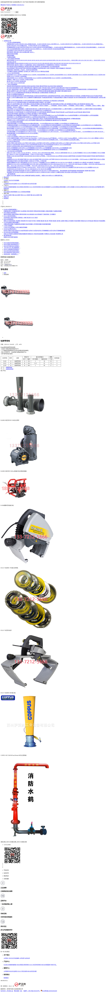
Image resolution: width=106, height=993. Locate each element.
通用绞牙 (37, 66)
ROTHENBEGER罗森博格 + (11, 232)
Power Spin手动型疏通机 (57, 115)
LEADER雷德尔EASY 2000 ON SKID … (27, 131)
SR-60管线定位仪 (37, 110)
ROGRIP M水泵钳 (29, 172)
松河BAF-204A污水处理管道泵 (29, 144)
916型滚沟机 (38, 100)
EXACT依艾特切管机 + (10, 216)
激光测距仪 (35, 113)
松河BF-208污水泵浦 (21, 146)
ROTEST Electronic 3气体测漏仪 (36, 162)
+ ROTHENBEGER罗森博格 (14, 151)
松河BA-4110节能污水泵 (93, 143)
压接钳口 (41, 102)
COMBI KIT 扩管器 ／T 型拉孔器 (37, 161)
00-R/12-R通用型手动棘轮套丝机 (32, 97)
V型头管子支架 (46, 87)
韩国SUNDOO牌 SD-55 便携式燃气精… (52, 175)
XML (21, 991)
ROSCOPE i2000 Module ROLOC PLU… (42, 165)
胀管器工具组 (89, 104)
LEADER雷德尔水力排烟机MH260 (68, 123)
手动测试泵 (97, 162)
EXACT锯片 (10, 82)
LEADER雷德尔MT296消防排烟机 (67, 126)
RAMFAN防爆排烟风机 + (11, 209)
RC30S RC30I (29, 60)
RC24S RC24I (37, 60)
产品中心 (8, 4)
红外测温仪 (28, 113)
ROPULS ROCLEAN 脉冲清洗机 (46, 167)
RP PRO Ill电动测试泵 (22, 162)
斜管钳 (28, 86)
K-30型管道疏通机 (83, 115)
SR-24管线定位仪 (18, 110)
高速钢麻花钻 (48, 120)
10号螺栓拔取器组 (75, 118)
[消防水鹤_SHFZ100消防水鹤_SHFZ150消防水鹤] (30, 839)
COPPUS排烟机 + (8, 225)
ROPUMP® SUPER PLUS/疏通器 (64, 167)
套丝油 (16, 66)
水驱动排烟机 (10, 55)
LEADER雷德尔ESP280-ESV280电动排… (71, 128)
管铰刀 (22, 65)
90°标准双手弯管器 (81, 156)
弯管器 (9, 95)
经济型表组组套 (72, 170)
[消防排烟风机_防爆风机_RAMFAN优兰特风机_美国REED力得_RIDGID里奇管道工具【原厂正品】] (6, 10)
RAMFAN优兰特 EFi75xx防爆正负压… (71, 44)
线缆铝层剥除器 (59, 118)
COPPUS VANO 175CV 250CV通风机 (88, 138)
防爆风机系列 (10, 44)
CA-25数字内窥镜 (66, 108)
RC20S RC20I (45, 60)
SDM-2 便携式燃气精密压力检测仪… (31, 175)
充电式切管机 (10, 78)
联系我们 (14, 4)
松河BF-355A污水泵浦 (46, 146)
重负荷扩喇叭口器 (47, 104)
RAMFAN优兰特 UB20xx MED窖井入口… (48, 44)
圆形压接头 (36, 118)
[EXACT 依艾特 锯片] (30, 627)
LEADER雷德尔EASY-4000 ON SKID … (71, 131)
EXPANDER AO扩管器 (48, 159)
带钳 (16, 68)
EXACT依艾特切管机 (35, 187)
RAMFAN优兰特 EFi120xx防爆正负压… (93, 44)
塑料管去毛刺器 (44, 71)
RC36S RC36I (22, 60)
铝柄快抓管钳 (9, 369)
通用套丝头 (21, 66)
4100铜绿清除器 (44, 92)
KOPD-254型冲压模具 (18, 120)
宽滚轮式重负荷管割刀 (35, 89)
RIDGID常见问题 (32, 183)
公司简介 (6, 180)
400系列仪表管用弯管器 (40, 95)
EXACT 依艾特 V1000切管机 (19, 76)
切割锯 (9, 91)
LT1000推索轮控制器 (56, 108)
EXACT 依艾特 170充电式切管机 (24, 78)
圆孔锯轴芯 (58, 91)
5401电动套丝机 (44, 66)
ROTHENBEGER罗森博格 (94, 187)
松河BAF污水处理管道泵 (13, 144)
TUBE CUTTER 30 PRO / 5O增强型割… (41, 154)
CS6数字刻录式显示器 (31, 108)
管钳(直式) (68, 68)
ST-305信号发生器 (18, 112)
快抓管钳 (23, 86)
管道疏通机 (10, 115)
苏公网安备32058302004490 (49, 991)
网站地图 (16, 991)
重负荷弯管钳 (43, 86)
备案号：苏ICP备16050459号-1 (32, 991)
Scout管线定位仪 (46, 110)
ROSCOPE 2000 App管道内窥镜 (38, 164)
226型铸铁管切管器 (70, 89)
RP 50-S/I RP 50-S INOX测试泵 (64, 162)
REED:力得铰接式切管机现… (12, 249)
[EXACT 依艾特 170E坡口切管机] (30, 565)
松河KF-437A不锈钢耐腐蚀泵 (60, 149)
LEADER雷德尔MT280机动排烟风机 (51, 125)
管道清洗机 (10, 117)
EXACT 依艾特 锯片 (19, 82)
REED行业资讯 (13, 183)
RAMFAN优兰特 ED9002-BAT (24, 47)
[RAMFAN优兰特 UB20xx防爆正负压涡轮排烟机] (24, 468)
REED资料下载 (18, 195)
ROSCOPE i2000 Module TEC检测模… (21, 165)
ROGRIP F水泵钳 (19, 172)
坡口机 (9, 81)
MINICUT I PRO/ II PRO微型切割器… (20, 154)
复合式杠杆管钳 (51, 86)
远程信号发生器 (51, 112)
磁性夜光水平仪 (57, 120)
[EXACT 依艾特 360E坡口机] (30, 690)
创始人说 (6, 196)
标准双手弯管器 (90, 156)
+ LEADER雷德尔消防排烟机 (15, 121)
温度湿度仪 (22, 113)
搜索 (17, 12)
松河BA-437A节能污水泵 (65, 143)
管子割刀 (9, 89)
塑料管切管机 (10, 65)
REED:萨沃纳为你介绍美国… (12, 246)
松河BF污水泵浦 (11, 146)
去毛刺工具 (27, 71)
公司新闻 (6, 183)
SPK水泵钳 (67, 172)
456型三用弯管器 (65, 95)
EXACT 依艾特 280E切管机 (70, 74)
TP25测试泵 (76, 162)
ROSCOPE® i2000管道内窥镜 (21, 164)
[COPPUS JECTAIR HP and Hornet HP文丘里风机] (30, 752)
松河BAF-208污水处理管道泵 (46, 144)
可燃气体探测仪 (42, 113)
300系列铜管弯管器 (28, 95)
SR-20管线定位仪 (27, 110)
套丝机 (9, 97)
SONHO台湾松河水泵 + (10, 229)
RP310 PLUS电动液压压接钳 (18, 102)
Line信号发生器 (69, 112)
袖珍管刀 (17, 65)
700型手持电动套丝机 (92, 97)
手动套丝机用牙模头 (47, 97)
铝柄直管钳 (59, 86)
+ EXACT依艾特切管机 (13, 73)
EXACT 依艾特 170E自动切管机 (36, 74)
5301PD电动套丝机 (54, 66)
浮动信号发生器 (60, 112)
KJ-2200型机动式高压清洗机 (38, 117)
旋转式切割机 (10, 60)
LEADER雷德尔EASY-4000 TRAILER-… (93, 131)
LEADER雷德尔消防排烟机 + (12, 222)
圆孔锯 (46, 91)
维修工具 (9, 104)
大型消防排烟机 (11, 131)
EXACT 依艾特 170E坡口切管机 (24, 79)
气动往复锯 (63, 65)
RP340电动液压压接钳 (33, 102)
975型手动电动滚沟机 (29, 100)
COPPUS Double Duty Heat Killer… (28, 138)
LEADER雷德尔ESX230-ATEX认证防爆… (27, 133)
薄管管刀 (57, 65)
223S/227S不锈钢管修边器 (18, 92)
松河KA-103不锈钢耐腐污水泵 (29, 148)
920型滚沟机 (60, 100)
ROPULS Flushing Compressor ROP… (27, 167)
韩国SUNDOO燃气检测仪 (14, 175)
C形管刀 (34, 65)
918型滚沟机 (45, 100)
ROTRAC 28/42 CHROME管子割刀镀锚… (43, 152)
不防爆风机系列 (11, 47)
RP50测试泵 (90, 162)
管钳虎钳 (9, 86)
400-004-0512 (20, 4)
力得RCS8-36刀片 (35, 71)
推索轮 (9, 105)
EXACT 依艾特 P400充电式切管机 (42, 78)
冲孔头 (31, 118)
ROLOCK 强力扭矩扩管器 (19, 159)
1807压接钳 (47, 102)
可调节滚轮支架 (28, 87)
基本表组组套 (63, 170)
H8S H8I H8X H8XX (47, 63)
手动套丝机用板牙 (58, 97)
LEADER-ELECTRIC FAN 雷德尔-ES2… (26, 128)
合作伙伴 (27, 958)
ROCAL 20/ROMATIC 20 (31, 169)
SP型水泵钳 (74, 172)
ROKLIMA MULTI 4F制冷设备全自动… (49, 170)
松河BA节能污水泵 (12, 143)
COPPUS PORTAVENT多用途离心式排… (48, 139)
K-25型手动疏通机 (33, 115)
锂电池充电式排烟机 (12, 53)
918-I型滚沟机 (53, 100)
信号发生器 (10, 112)
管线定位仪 (10, 110)
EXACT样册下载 (27, 195)
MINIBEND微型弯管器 (69, 156)
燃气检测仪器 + (8, 235)
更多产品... (54, 964)
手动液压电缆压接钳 (49, 118)
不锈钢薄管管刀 (50, 65)
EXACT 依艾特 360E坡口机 (18, 81)
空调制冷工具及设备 (12, 170)
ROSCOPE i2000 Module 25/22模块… (78, 164)
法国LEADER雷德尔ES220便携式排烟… (26, 130)
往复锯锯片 (20, 71)
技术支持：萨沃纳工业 (7, 991)
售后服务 (16, 180)
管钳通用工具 (10, 172)
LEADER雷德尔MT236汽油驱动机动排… (29, 125)
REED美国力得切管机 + (10, 212)
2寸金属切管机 (28, 65)
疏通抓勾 (24, 115)
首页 (5, 272)
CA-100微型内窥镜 (77, 108)
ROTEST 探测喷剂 (50, 162)
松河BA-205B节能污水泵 (38, 143)
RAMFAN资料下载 (9, 195)
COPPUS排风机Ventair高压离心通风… (70, 139)
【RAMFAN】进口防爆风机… (12, 247)
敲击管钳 (32, 86)
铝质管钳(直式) (42, 68)
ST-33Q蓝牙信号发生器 (30, 112)
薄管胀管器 (82, 104)
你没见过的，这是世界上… (11, 254)
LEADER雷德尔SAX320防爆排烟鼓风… (65, 130)
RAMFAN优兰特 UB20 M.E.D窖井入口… (31, 49)
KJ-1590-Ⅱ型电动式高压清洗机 (21, 117)
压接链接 (9, 159)
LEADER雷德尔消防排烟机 (58, 187)
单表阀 (86, 170)
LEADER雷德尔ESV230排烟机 (45, 130)
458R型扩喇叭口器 (17, 104)
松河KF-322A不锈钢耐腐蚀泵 (43, 149)
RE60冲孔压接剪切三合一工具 (20, 118)
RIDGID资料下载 (37, 195)
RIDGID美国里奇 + (9, 219)
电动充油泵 (21, 170)
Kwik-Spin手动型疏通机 (44, 115)
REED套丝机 (10, 66)
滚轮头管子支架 (63, 87)
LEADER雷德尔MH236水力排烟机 (49, 123)
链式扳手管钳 (22, 68)
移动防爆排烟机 (11, 133)
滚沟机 (9, 100)
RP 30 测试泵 (82, 162)
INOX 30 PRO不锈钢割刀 (90, 152)
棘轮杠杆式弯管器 (75, 95)
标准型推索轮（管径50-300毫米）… (20, 105)
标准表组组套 (80, 170)
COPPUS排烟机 (70, 187)
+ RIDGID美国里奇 (12, 84)
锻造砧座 (64, 120)
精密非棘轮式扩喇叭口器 (59, 104)
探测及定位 (10, 164)
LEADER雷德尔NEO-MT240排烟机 (48, 126)
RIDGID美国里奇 (46, 187)
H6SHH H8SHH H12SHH (21, 63)
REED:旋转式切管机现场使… (12, 242)
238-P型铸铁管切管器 (59, 89)
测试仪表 (9, 113)
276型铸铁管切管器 (92, 89)
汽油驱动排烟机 (11, 57)
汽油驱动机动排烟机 (12, 125)
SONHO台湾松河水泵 (81, 187)
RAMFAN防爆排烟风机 (10, 187)
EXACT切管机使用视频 (23, 191)
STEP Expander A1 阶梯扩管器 (88, 159)
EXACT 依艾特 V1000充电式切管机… (62, 78)
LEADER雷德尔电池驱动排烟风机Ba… (93, 128)
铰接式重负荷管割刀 (47, 89)
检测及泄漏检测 (11, 162)
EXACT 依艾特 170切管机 (20, 74)
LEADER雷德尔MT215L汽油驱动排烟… (91, 125)
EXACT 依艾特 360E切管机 (86, 74)
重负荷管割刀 (16, 89)
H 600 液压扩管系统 (22, 161)
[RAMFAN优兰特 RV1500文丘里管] (24, 417)
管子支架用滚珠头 (73, 87)
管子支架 (9, 87)
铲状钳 (37, 86)
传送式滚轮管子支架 (17, 87)
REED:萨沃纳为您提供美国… (12, 251)
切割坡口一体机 (11, 79)
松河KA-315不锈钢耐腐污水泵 (46, 148)
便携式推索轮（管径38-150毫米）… (40, 105)
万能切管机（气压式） (19, 69)
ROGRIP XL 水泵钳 (39, 172)
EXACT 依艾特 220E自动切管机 (54, 74)
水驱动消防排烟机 (12, 123)
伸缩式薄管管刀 (41, 65)
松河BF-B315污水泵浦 (34, 146)
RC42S (16, 60)
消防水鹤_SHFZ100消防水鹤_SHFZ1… (24, 52)
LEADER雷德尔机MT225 (14, 126)
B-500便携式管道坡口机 (17, 94)
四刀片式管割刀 (24, 89)
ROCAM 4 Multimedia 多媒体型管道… (64, 165)
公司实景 (22, 958)
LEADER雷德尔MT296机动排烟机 (70, 125)
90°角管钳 (80, 172)
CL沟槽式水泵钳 (59, 172)
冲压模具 (9, 120)
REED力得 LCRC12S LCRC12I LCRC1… (82, 60)
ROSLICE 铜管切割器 (61, 152)
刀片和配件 (10, 71)
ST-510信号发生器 (41, 112)
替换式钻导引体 (40, 120)
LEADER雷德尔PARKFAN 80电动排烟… (48, 128)
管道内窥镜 (10, 108)
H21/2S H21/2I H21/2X (75, 63)
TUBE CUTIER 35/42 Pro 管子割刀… (22, 152)
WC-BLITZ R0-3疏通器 (45, 169)
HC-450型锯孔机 (39, 91)
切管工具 (9, 152)
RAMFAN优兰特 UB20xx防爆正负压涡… (26, 44)
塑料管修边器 (35, 92)
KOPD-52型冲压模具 (30, 120)
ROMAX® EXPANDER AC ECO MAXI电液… (66, 159)
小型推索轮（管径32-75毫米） (93, 105)
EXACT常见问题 (22, 183)
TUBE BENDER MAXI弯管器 (54, 156)
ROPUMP (75, 167)
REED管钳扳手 (11, 68)
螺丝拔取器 (67, 118)
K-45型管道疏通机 (93, 115)
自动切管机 (10, 74)
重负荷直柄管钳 (16, 86)
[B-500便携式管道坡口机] (15, 502)
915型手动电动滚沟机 (17, 100)
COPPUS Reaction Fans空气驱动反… (48, 138)
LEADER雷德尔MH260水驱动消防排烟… (28, 123)
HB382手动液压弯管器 (96, 95)
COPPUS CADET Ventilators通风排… (68, 138)
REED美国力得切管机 (23, 187)
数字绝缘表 (15, 113)
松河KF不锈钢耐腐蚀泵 (13, 149)
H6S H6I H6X (57, 63)
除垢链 (15, 71)
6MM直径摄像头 (97, 108)
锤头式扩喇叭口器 (37, 104)
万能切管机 (10, 69)
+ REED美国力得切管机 (13, 58)
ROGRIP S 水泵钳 (50, 172)
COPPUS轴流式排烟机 (13, 138)
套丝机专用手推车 (30, 66)
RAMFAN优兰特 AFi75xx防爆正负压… (39, 45)
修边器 (9, 92)
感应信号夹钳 (86, 112)
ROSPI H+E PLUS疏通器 (85, 167)
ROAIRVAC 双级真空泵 (31, 170)
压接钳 (9, 102)
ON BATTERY (11, 130)
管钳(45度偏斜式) (60, 68)
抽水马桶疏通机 (17, 115)
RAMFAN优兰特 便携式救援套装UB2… (65, 47)
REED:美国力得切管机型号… (12, 244)
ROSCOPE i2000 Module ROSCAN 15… (57, 164)
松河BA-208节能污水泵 (51, 143)
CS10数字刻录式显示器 (43, 108)
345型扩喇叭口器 (27, 104)
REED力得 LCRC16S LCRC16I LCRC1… (60, 60)
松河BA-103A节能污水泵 (24, 143)
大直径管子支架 (54, 87)
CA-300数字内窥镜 (87, 108)
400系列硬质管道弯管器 (53, 95)
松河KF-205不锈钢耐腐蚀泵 (27, 149)
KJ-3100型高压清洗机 (52, 117)
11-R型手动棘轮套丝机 (17, 97)
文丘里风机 (10, 50)
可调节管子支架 (37, 87)
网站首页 (3, 4)
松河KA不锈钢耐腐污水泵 (14, 148)
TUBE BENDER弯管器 (17, 156)
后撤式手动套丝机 (68, 97)
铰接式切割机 (10, 63)
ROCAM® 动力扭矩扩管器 (34, 159)
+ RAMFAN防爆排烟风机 (14, 42)
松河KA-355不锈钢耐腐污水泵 (63, 148)
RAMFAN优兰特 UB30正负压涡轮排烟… (54, 49)
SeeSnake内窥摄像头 (18, 108)
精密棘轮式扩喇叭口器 (73, 104)
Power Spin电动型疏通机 (71, 115)
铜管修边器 (28, 92)
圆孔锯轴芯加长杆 (66, 91)
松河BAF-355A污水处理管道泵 (62, 144)
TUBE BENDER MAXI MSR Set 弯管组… (35, 156)
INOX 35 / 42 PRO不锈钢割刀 (75, 152)
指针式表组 (92, 170)
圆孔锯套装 (51, 91)
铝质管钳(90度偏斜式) (32, 68)
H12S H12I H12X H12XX (35, 63)
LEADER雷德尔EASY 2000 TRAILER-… (49, 131)
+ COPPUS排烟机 (11, 135)
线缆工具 (9, 118)
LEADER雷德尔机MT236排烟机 (29, 126)
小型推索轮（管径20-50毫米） (76, 105)
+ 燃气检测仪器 (11, 174)
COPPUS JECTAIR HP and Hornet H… (28, 136)
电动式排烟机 (10, 128)
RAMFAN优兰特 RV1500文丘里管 (22, 50)
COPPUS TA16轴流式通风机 (29, 139)
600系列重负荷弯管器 (17, 95)
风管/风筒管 (10, 52)
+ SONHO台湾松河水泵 (13, 141)
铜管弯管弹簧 (99, 156)
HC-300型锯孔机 (30, 91)
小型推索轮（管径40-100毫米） (59, 105)
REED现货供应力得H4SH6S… (12, 252)
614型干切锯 (22, 91)
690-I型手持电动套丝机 (80, 97)
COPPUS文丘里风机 (12, 136)
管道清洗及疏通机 (12, 167)
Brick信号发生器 (77, 112)
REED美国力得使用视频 (10, 191)
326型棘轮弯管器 (85, 95)
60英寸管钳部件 (51, 68)
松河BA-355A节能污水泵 (79, 143)
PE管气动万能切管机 (31, 69)
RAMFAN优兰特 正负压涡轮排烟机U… (43, 47)
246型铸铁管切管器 (81, 89)
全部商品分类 (7, 40)
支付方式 (11, 180)
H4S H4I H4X (65, 63)
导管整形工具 (52, 92)
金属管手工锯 (14, 91)
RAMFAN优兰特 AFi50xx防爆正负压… (17, 45)
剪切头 (41, 118)
